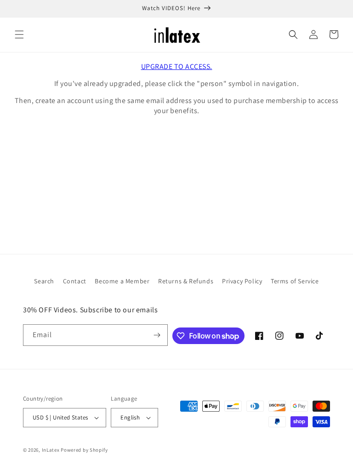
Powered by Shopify (84, 450)
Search (44, 281)
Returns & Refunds (185, 281)
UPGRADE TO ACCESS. (176, 66)
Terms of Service (295, 281)
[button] (19, 34)
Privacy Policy (242, 281)
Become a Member (122, 281)
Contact (74, 281)
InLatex (51, 450)
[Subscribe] (157, 335)
